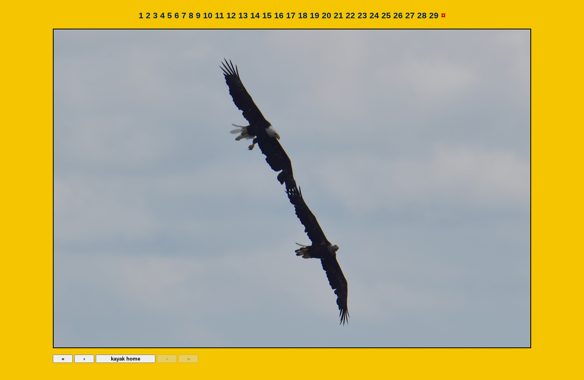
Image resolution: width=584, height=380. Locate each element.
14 (255, 15)
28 (422, 15)
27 (410, 15)
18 (302, 15)
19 (314, 15)
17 (291, 15)
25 (386, 15)
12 (231, 15)
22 (350, 15)
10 (208, 15)
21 (338, 15)
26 (398, 15)
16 (279, 15)
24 (374, 15)
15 (267, 15)
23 (362, 15)
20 (326, 15)
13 (243, 15)
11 (219, 15)
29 (434, 15)
